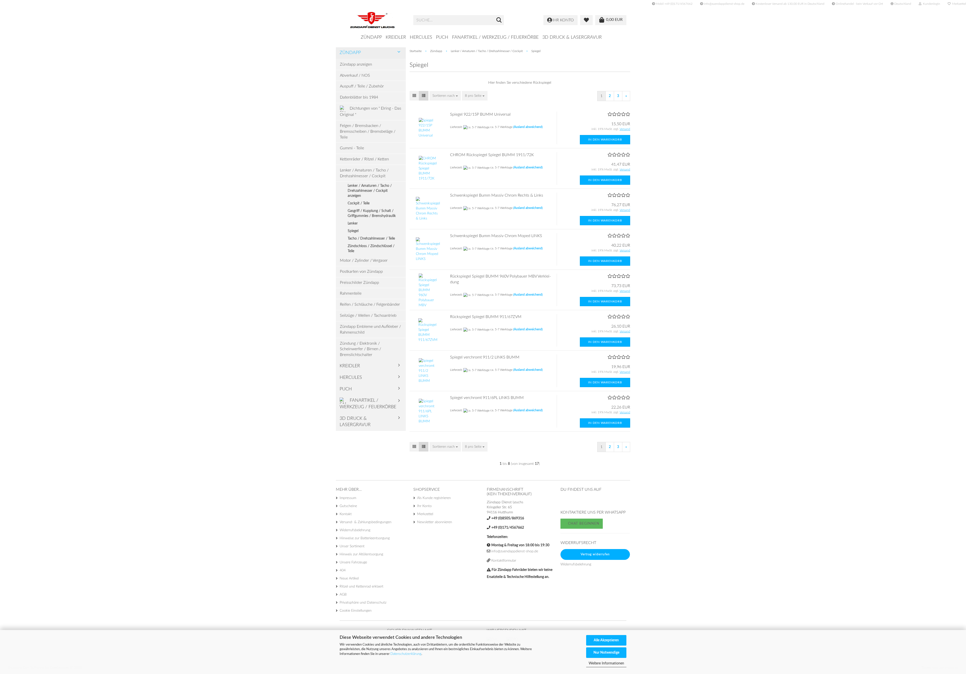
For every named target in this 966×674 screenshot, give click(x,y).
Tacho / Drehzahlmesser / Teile (371, 238)
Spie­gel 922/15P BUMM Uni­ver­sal (480, 114)
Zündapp (371, 37)
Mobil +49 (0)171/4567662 (674, 3)
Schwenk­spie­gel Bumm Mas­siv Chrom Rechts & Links (496, 195)
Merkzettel (425, 514)
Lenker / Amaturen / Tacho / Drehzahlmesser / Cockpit (364, 173)
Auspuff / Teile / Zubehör (362, 86)
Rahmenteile (350, 293)
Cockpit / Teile (359, 203)
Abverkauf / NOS (355, 75)
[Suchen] (499, 20)
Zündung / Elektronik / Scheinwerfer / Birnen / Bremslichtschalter (360, 349)
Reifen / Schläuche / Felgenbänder (370, 304)
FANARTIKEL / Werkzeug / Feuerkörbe (495, 37)
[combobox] (445, 96)
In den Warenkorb (605, 139)
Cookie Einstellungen (356, 610)
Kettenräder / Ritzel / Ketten (364, 159)
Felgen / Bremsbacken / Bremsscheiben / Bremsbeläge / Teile (367, 131)
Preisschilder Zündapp (359, 283)
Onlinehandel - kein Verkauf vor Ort (859, 3)
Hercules (421, 37)
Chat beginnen (583, 523)
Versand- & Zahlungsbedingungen (365, 522)
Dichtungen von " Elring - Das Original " (370, 112)
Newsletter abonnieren (434, 522)
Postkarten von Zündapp (361, 271)
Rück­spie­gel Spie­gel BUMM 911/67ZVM (485, 317)
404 (343, 570)
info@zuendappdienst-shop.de (723, 3)
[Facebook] (564, 502)
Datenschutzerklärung (405, 654)
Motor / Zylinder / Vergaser (364, 260)
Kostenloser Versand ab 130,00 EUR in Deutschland (789, 3)
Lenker (353, 223)
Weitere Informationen (606, 663)
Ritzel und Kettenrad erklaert (361, 586)
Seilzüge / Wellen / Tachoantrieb (368, 315)
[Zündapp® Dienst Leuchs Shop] (373, 20)
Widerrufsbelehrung (355, 530)
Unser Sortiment (352, 546)
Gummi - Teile (352, 148)
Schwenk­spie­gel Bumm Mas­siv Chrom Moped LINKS (496, 236)
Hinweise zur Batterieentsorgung (365, 538)
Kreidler (396, 37)
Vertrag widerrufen (595, 554)
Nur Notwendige (606, 652)
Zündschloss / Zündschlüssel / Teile (371, 248)
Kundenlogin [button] (930, 3)
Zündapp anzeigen (356, 64)
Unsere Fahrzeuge (353, 562)
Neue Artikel (349, 578)
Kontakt (346, 514)
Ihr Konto (424, 506)
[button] (901, 4)
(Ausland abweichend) (528, 126)
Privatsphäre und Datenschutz (363, 602)
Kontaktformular (503, 560)
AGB (343, 594)
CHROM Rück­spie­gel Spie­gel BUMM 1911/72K (492, 155)
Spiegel (353, 231)
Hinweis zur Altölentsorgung (361, 554)
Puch (442, 37)
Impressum (348, 498)
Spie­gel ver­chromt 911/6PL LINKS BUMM (487, 398)
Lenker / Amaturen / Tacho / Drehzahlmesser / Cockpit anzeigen (370, 191)
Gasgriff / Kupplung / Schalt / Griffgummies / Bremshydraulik (372, 213)
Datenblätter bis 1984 (359, 97)
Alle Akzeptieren (606, 640)
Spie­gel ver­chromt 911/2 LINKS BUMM (484, 357)
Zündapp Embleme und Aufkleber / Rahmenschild (370, 329)
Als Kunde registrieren (434, 498)
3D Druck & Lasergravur (572, 37)
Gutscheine (348, 506)
